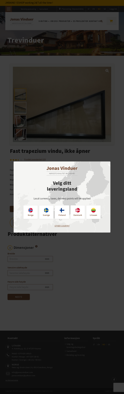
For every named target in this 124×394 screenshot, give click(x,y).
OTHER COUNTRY (62, 225)
